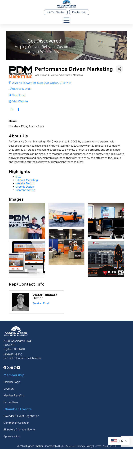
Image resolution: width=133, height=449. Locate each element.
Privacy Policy (85, 446)
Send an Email (41, 303)
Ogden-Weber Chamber (40, 446)
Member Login (79, 12)
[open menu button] (66, 20)
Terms (97, 446)
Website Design (25, 183)
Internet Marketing (27, 180)
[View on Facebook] (18, 111)
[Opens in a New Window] (5, 367)
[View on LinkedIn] (12, 111)
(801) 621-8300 (12, 354)
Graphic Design (25, 186)
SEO (18, 176)
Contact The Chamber (28, 358)
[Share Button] (119, 69)
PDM (113, 446)
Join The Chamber (55, 12)
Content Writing (25, 190)
